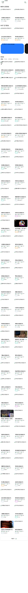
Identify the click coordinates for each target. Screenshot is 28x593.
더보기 (12, 538)
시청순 (2, 59)
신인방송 (10, 59)
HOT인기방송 (15, 59)
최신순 (5, 59)
